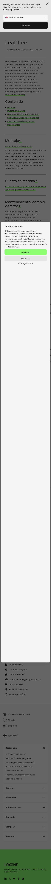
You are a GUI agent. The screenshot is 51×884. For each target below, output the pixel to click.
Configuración (25, 263)
